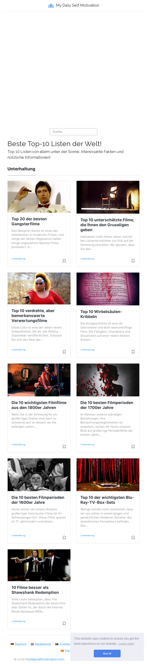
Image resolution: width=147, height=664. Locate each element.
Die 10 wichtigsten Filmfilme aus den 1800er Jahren (38, 405)
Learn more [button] (126, 643)
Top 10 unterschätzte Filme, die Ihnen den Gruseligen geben (107, 224)
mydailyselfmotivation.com (44, 659)
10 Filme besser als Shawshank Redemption (35, 590)
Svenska (65, 644)
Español (70, 651)
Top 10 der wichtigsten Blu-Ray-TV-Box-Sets (107, 500)
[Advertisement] (73, 42)
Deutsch (21, 644)
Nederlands (43, 644)
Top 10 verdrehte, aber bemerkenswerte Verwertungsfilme (33, 315)
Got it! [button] (107, 653)
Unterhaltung (18, 258)
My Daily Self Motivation (77, 5)
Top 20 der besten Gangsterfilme (29, 221)
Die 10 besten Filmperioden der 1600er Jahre (37, 500)
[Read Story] (64, 262)
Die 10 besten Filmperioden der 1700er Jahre (106, 405)
